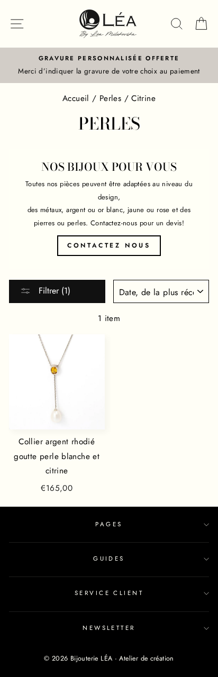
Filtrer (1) (53, 291)
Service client (109, 593)
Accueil (75, 98)
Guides (109, 558)
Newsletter (109, 628)
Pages (108, 524)
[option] (109, 65)
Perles (110, 98)
